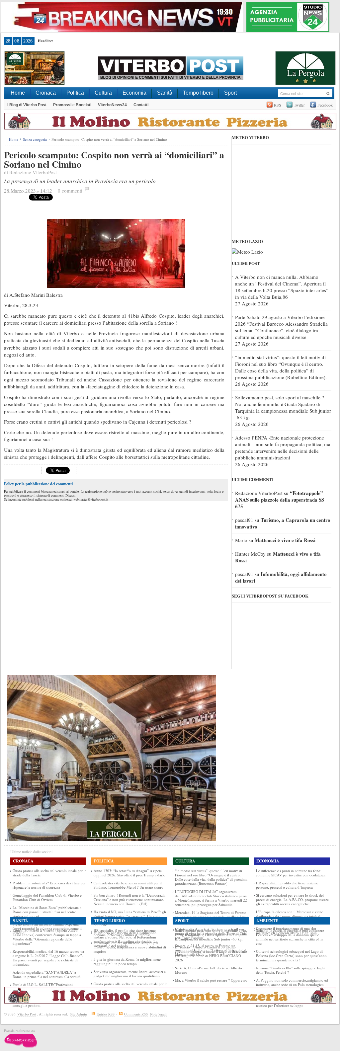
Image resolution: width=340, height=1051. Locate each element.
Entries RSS (106, 1013)
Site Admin (78, 1013)
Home (18, 93)
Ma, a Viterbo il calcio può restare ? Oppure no (211, 980)
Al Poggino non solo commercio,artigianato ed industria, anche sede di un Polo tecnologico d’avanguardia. (292, 984)
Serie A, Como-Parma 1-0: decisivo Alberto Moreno (208, 970)
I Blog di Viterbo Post (26, 105)
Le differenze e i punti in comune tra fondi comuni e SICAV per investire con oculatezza (290, 872)
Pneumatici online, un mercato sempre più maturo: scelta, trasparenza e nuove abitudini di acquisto (130, 947)
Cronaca (46, 93)
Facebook (325, 105)
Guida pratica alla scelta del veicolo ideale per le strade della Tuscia (49, 872)
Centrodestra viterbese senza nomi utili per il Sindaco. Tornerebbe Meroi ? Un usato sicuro (128, 885)
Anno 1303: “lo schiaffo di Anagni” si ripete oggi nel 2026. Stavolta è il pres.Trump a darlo (129, 872)
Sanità (164, 93)
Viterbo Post (26, 1013)
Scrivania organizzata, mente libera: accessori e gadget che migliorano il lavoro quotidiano (130, 973)
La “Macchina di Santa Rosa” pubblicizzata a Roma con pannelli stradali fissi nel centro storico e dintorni (47, 912)
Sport (230, 93)
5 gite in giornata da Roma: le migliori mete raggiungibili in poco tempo (127, 961)
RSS (277, 105)
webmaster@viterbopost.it (90, 499)
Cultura (103, 93)
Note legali (158, 1013)
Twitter (299, 105)
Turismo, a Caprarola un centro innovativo (282, 523)
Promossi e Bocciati (72, 105)
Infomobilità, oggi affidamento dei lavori (281, 577)
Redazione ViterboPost (33, 172)
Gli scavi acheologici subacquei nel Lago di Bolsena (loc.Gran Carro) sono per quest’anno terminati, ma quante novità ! (291, 955)
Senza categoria (35, 139)
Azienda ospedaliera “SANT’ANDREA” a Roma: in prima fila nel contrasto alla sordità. (47, 974)
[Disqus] (116, 586)
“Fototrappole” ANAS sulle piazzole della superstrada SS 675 (279, 499)
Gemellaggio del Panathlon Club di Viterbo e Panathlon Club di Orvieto (47, 897)
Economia (134, 93)
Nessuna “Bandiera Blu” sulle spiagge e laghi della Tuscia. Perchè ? (290, 970)
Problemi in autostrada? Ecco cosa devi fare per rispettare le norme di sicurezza (49, 885)
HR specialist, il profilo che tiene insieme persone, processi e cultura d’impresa (287, 885)
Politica (75, 93)
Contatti (140, 105)
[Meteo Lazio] (247, 251)
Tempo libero (198, 93)
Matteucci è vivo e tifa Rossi (285, 540)
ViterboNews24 (112, 105)
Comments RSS (136, 1013)
